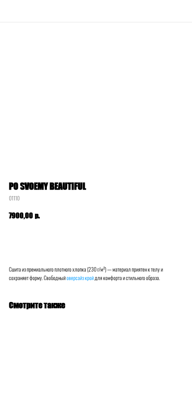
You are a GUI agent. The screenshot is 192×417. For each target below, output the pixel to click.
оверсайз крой (80, 277)
